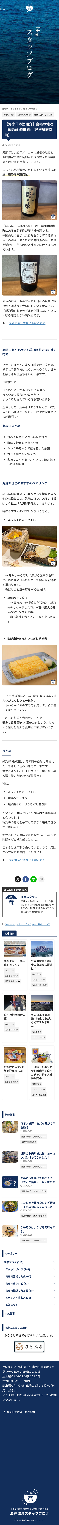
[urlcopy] (41, 879)
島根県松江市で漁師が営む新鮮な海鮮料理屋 (29, 1508)
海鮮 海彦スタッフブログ (29, 1513)
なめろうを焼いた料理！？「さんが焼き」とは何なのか (37, 1180)
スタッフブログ (24, 924)
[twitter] (18, 879)
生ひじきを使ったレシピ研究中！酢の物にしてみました (37, 1205)
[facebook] (25, 879)
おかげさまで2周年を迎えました (14, 1069)
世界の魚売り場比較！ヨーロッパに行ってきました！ (37, 1155)
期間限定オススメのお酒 (21, 1412)
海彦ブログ (10, 924)
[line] (33, 879)
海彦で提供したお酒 (41, 924)
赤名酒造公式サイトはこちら (27, 323)
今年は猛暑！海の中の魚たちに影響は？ (41, 964)
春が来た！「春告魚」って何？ (14, 962)
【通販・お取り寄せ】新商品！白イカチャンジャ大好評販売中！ (41, 1072)
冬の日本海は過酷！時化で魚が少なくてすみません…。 (41, 1020)
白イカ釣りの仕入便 (14, 1016)
